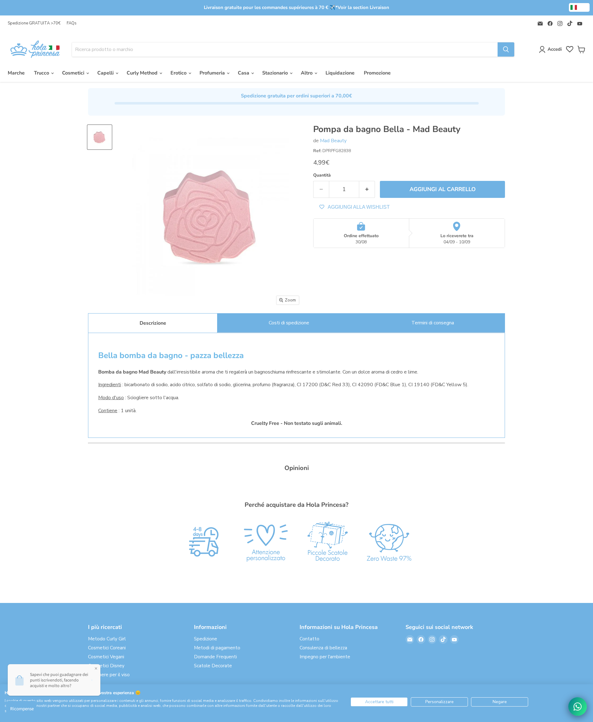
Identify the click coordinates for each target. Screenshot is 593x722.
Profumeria (213, 73)
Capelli (106, 73)
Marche (16, 73)
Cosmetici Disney (106, 666)
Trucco (42, 73)
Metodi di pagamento (217, 648)
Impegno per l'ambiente (325, 657)
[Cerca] (506, 49)
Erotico (179, 73)
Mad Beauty (333, 140)
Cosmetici (74, 73)
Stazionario (275, 73)
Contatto (309, 639)
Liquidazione (340, 73)
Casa (244, 73)
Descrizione (153, 323)
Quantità (322, 175)
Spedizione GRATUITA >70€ (34, 23)
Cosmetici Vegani (106, 657)
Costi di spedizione (289, 322)
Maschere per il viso (109, 675)
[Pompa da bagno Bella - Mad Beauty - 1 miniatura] (99, 137)
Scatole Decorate (213, 666)
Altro (307, 73)
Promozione (377, 73)
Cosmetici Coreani (107, 648)
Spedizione (205, 639)
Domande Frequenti (215, 657)
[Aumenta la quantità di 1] (367, 189)
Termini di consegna (432, 322)
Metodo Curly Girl (107, 639)
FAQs (72, 23)
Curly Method (143, 73)
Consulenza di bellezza (323, 648)
